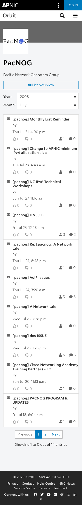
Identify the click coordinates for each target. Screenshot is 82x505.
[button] (61, 15)
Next (56, 434)
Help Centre (46, 483)
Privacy (12, 483)
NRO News (67, 483)
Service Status (24, 488)
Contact (28, 483)
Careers (44, 488)
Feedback (61, 488)
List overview (42, 85)
